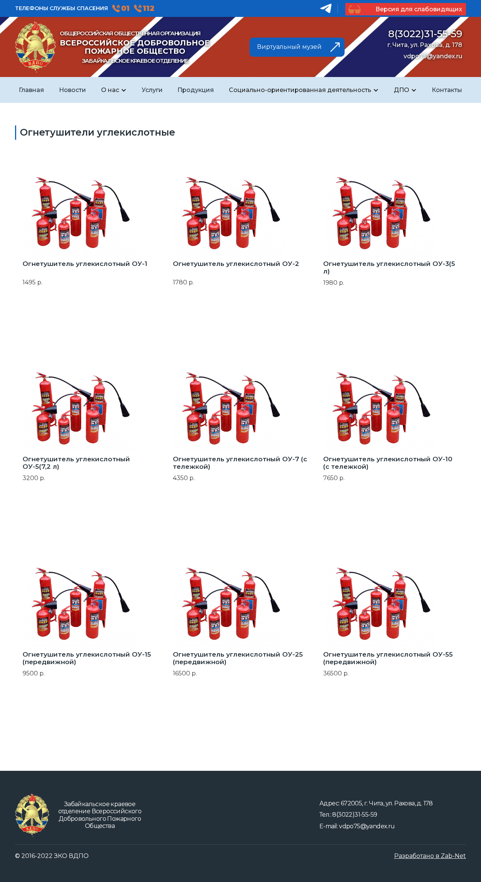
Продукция (195, 90)
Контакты (447, 90)
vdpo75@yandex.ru (433, 56)
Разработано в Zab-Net (430, 855)
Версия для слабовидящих (418, 9)
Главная (31, 90)
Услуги (152, 90)
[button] (113, 90)
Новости (72, 90)
